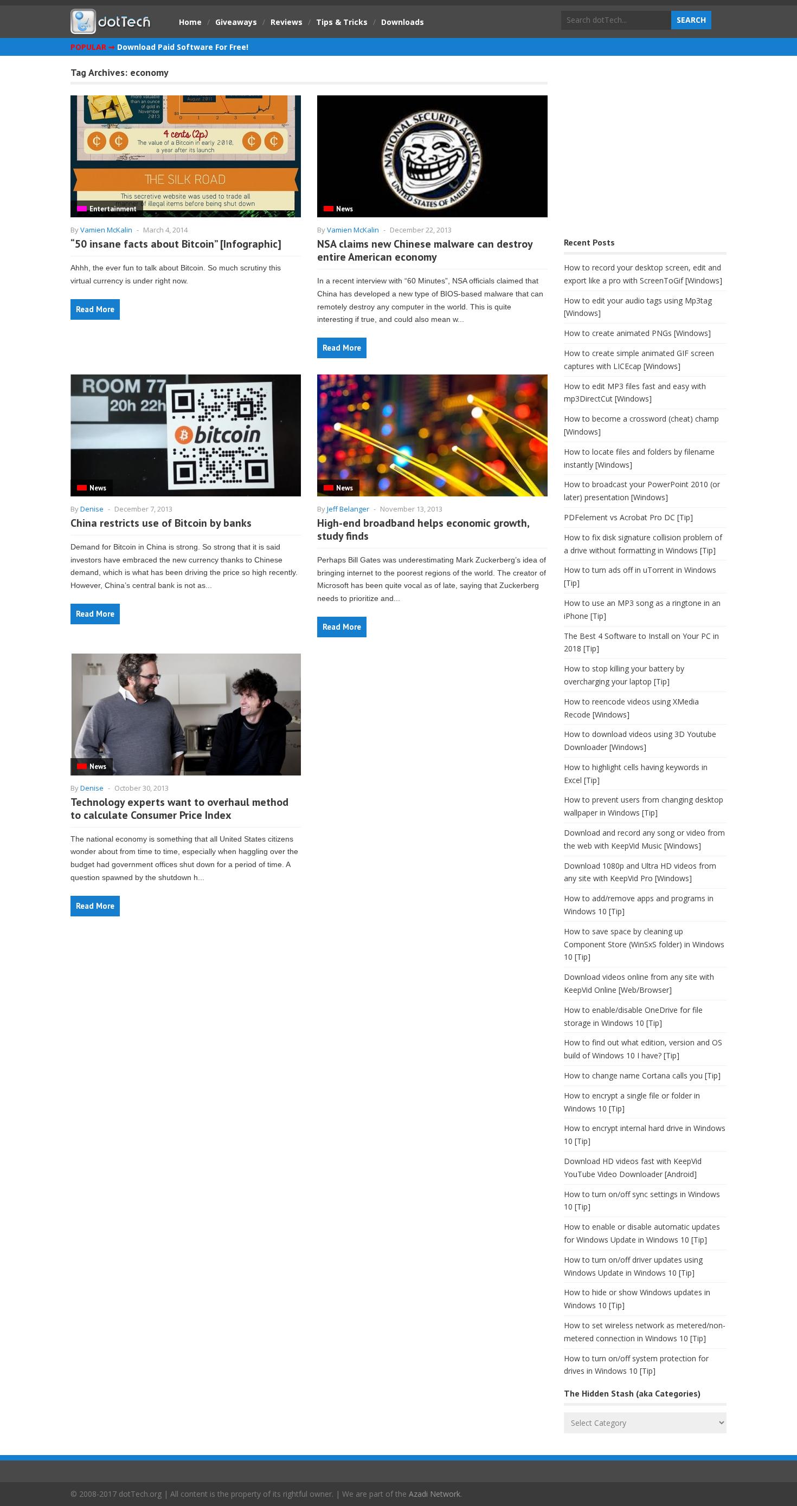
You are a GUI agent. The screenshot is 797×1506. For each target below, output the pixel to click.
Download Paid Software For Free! (182, 47)
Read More (95, 309)
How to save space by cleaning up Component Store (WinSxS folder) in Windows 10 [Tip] (644, 944)
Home (190, 22)
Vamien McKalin (106, 230)
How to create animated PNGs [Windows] (637, 333)
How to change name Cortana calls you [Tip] (642, 1075)
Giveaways (236, 22)
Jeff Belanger (348, 509)
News (344, 209)
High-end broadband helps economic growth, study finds (423, 529)
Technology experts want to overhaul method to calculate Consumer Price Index (179, 808)
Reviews (287, 22)
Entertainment (113, 209)
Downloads (402, 22)
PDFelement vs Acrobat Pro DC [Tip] (628, 517)
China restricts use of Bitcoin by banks (161, 523)
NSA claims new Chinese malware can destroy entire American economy (424, 250)
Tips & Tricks (342, 22)
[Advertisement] (645, 149)
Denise (92, 509)
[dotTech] (111, 28)
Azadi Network (434, 1494)
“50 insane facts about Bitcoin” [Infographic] (175, 244)
